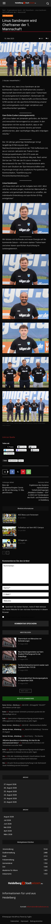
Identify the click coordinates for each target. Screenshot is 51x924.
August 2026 (9, 817)
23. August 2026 (10, 798)
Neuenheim (13, 460)
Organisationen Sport (14, 10)
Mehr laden (24, 691)
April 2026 (8, 831)
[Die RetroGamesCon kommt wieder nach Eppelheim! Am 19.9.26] (9, 669)
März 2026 (8, 834)
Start (3, 10)
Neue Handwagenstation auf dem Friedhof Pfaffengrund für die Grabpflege (30, 654)
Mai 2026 (7, 827)
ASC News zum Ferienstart (28, 515)
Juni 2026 (8, 824)
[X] (17, 471)
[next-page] (7, 552)
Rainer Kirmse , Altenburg (11, 729)
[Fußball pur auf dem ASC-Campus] (9, 531)
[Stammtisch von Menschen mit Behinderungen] (9, 642)
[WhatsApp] (28, 471)
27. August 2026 (10, 784)
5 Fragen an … (23, 540)
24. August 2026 (10, 795)
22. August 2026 (10, 802)
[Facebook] (12, 471)
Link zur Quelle (8, 437)
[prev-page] (3, 552)
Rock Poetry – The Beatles (33, 736)
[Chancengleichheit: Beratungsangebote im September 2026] (9, 682)
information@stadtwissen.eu (38, 907)
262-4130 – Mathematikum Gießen (34, 725)
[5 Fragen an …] (9, 544)
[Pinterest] (23, 471)
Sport (21, 460)
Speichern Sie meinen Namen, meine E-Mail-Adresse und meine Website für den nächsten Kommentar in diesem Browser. (25, 609)
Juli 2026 (7, 820)
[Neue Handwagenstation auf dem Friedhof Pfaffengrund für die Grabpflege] (9, 655)
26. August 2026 (10, 788)
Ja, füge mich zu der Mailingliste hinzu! (19, 617)
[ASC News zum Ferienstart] (9, 518)
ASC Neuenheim (28, 10)
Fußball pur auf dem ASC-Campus (31, 527)
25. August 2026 (10, 791)
